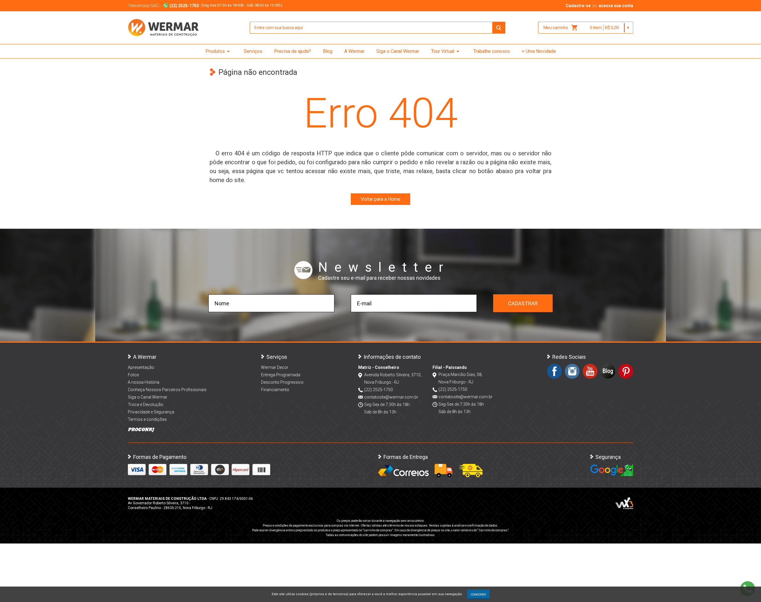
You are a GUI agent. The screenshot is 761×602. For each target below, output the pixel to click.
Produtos (218, 51)
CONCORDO (478, 594)
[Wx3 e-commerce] (624, 503)
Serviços (253, 51)
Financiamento (275, 389)
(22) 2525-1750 (378, 389)
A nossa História (143, 382)
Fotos (133, 374)
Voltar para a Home (380, 199)
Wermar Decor (274, 367)
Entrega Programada (280, 374)
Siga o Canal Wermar (397, 51)
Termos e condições (147, 419)
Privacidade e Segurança (151, 412)
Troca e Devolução (145, 404)
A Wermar (354, 51)
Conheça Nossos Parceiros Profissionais (167, 389)
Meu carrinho (560, 27)
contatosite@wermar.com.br (391, 397)
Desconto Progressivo (282, 382)
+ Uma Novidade (539, 51)
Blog (327, 51)
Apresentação (141, 367)
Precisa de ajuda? (292, 51)
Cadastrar (523, 303)
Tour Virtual (446, 51)
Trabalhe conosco (491, 51)
